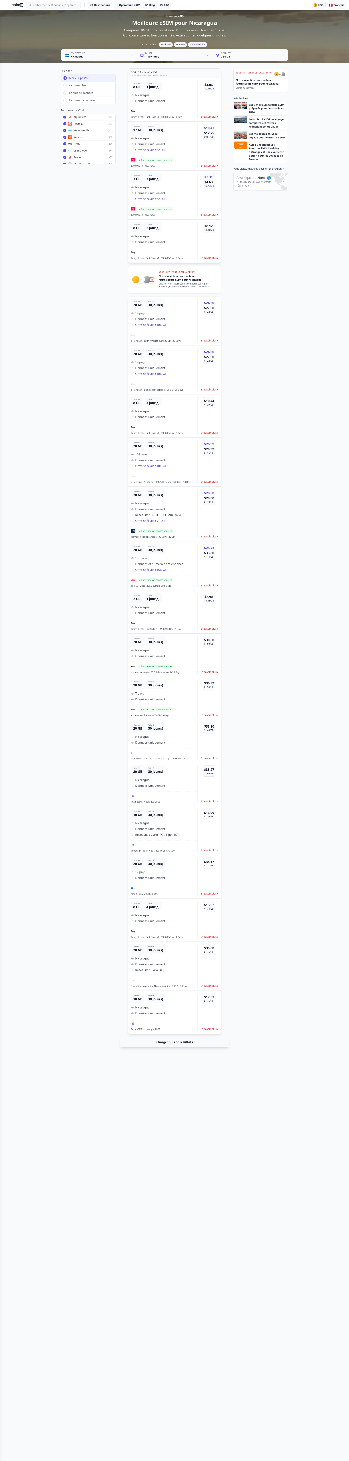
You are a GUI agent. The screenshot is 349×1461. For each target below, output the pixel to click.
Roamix (78, 123)
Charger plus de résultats (174, 1042)
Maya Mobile (81, 130)
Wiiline (78, 137)
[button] (174, 99)
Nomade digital (197, 44)
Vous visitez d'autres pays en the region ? (258, 168)
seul (105, 117)
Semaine (180, 44)
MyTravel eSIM (82, 164)
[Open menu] (6, 5)
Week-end (166, 44)
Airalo (77, 157)
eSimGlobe (80, 150)
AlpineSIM (80, 117)
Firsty (77, 144)
